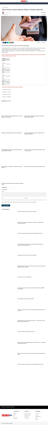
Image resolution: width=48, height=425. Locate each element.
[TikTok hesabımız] (21, 423)
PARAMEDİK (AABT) (4, 17)
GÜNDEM (2, 9)
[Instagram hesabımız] (12, 423)
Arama (38, 4)
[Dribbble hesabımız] (25, 423)
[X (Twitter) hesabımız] (8, 423)
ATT (2, 15)
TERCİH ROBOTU (3, 22)
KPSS (2, 13)
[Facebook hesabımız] (4, 423)
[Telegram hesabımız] (29, 423)
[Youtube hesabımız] (17, 423)
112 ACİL (2, 11)
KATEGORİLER (3, 7)
